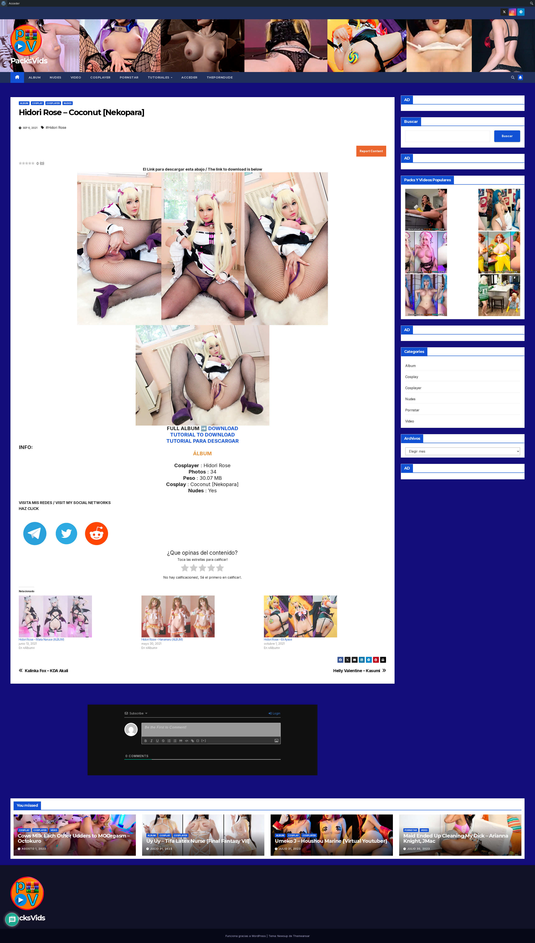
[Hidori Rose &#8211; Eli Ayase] (323, 616)
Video (76, 77)
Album (35, 77)
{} (197, 740)
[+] (203, 740)
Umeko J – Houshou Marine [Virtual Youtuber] (331, 841)
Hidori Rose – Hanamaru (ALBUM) (162, 639)
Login (276, 713)
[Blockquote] (181, 740)
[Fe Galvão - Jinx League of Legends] (499, 210)
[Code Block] (187, 740)
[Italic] (151, 740)
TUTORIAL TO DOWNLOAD (202, 435)
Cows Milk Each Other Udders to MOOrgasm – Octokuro (74, 838)
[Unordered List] (175, 740)
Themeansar (301, 936)
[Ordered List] (169, 740)
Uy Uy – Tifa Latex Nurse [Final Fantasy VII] (197, 841)
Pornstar (129, 77)
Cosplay (37, 103)
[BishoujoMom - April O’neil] (499, 252)
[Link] (192, 740)
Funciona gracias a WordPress (246, 936)
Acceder (189, 77)
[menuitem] (3, 3)
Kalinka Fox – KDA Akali (46, 670)
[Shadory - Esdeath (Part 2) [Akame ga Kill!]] (426, 295)
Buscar (411, 121)
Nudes (55, 77)
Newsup (282, 936)
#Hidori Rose (56, 127)
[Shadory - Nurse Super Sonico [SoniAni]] (426, 252)
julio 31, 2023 (161, 848)
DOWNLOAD (223, 428)
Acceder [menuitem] (14, 3)
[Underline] (157, 740)
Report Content (371, 151)
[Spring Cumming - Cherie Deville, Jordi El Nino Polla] (426, 210)
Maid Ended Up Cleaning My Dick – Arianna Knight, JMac (455, 838)
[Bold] (146, 740)
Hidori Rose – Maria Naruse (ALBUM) (41, 639)
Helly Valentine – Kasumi (356, 670)
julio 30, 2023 (418, 848)
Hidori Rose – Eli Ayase (278, 639)
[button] (513, 77)
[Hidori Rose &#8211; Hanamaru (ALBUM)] (200, 616)
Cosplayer (100, 77)
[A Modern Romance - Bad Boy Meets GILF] (499, 295)
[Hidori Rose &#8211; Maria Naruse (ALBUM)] (78, 616)
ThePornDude (220, 77)
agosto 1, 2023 (34, 848)
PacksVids (28, 60)
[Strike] (163, 740)
